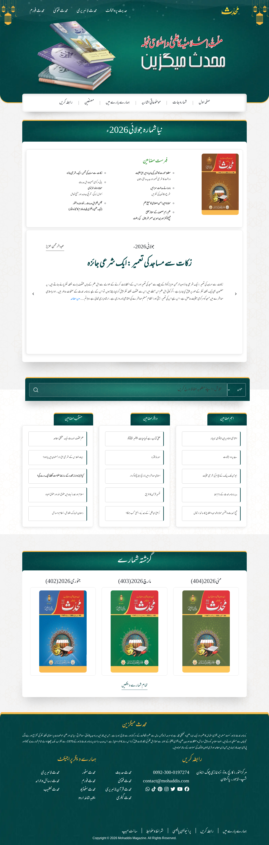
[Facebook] (187, 789)
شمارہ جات (180, 103)
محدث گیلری (124, 798)
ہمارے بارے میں (118, 103)
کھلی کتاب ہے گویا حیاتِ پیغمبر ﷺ (144, 439)
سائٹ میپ (129, 832)
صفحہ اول (204, 103)
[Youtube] (180, 789)
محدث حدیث (123, 773)
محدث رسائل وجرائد (47, 781)
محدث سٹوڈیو (88, 790)
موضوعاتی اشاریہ (151, 103)
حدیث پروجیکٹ (116, 11)
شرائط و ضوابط (154, 832)
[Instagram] (166, 789)
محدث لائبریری (87, 11)
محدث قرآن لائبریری (118, 790)
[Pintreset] (160, 789)
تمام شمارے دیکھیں (134, 686)
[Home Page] (232, 11)
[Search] (36, 390)
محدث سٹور (89, 773)
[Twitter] (173, 789)
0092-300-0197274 (171, 773)
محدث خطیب (51, 790)
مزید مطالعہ (89, 322)
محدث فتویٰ (60, 11)
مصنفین (89, 103)
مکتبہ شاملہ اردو (87, 798)
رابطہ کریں (66, 103)
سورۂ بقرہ (155, 457)
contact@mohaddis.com (166, 781)
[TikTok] (154, 789)
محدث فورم (37, 11)
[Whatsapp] (148, 789)
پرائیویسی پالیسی (182, 832)
